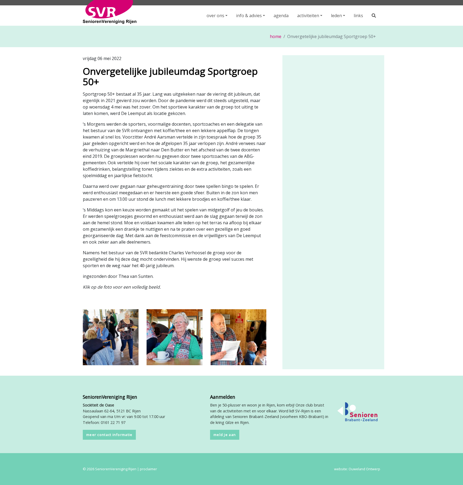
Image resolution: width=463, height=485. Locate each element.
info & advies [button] (249, 15)
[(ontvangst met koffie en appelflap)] (111, 337)
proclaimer (148, 469)
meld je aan (225, 434)
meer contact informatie (109, 434)
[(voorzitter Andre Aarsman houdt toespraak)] (238, 337)
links (358, 15)
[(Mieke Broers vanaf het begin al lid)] (174, 337)
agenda (281, 15)
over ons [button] (215, 15)
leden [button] (336, 15)
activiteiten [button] (308, 15)
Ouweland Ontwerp (364, 469)
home (275, 36)
